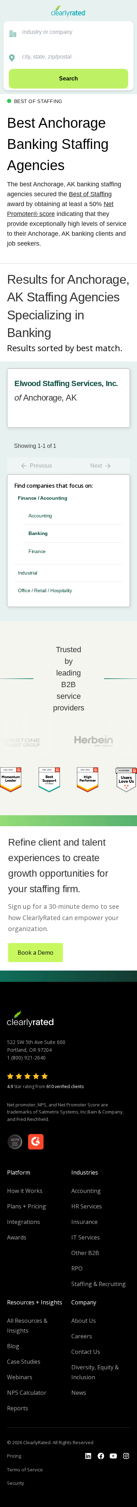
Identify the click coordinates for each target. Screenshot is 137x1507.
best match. (99, 348)
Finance (37, 551)
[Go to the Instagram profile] (126, 1456)
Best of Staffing (90, 194)
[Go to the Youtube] (101, 1456)
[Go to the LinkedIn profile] (88, 1456)
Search (68, 79)
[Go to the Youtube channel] (113, 1456)
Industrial (27, 573)
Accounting (40, 515)
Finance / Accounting (42, 498)
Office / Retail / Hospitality (45, 590)
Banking (38, 533)
